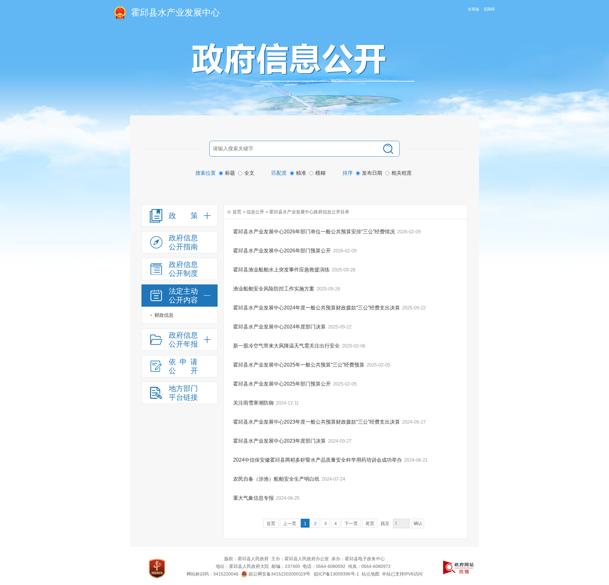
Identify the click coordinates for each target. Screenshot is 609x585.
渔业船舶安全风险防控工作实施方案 (274, 288)
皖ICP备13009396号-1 (336, 573)
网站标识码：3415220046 (213, 573)
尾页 (369, 523)
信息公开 (255, 211)
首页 (236, 211)
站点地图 (370, 573)
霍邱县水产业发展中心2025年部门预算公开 (282, 384)
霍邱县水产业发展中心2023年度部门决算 (280, 441)
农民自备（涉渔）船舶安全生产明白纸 (277, 479)
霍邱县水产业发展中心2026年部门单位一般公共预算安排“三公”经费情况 (314, 231)
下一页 (351, 523)
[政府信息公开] (303, 62)
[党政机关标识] (157, 568)
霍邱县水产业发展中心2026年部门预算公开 (282, 250)
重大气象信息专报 (254, 498)
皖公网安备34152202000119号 (278, 573)
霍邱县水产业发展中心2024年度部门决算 (280, 326)
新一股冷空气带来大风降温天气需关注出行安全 (287, 345)
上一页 (289, 523)
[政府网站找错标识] (458, 566)
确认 (418, 523)
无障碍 (489, 9)
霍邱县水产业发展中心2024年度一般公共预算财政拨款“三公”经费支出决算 (317, 307)
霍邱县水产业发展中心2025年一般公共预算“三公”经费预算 (299, 364)
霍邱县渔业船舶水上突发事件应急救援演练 (282, 269)
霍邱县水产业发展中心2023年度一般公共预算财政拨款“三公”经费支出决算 (317, 422)
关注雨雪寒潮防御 (254, 403)
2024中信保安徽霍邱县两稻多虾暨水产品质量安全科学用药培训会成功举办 (318, 460)
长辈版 (473, 9)
